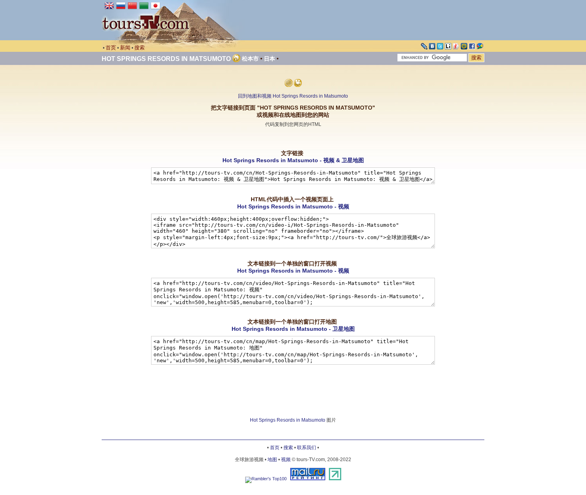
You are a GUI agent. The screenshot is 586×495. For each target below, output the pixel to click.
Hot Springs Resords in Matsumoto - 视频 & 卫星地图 (293, 160)
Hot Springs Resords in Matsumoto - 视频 (293, 206)
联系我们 (306, 447)
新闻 (125, 48)
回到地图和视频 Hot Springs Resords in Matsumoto (293, 96)
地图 (272, 459)
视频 (286, 459)
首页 (111, 48)
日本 (269, 58)
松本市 (250, 58)
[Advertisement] (293, 139)
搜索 (139, 48)
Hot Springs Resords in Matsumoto (166, 58)
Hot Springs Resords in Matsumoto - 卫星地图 (293, 329)
